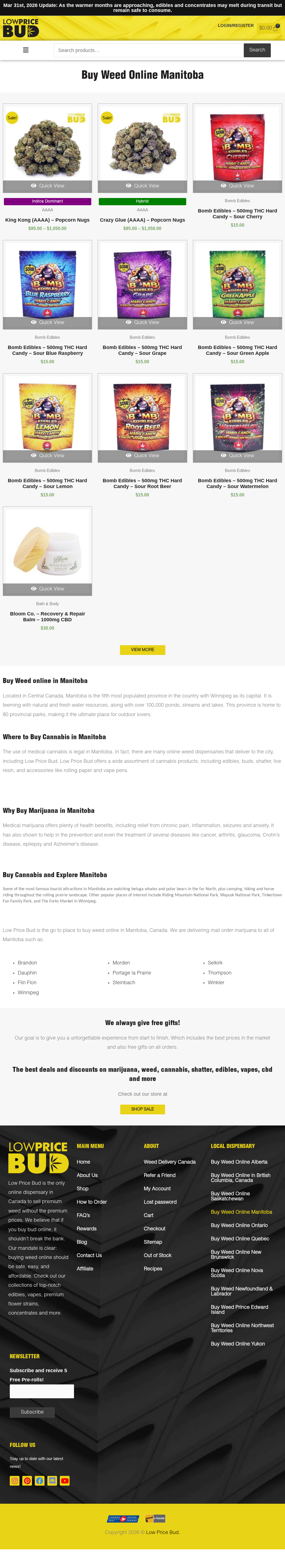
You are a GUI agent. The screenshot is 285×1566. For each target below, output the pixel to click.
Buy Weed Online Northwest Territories (242, 1328)
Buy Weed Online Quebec (240, 1239)
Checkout (154, 1229)
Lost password (160, 1202)
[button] (25, 50)
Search (257, 50)
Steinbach (124, 983)
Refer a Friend (160, 1175)
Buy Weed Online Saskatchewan (230, 1197)
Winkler (216, 983)
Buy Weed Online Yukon (238, 1344)
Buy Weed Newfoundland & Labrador (242, 1292)
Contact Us (89, 1255)
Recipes (153, 1269)
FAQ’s (83, 1215)
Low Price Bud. (163, 1532)
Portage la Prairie (132, 973)
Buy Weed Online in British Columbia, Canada (241, 1178)
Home (83, 1162)
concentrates (23, 1313)
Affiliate (85, 1269)
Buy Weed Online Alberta (239, 1162)
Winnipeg (28, 993)
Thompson (220, 973)
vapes (34, 1295)
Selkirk (215, 963)
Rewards (87, 1229)
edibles (16, 1295)
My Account (157, 1189)
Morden (121, 963)
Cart (148, 1215)
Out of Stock (157, 1255)
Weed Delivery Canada (170, 1162)
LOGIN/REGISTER (236, 25)
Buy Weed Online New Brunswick (236, 1255)
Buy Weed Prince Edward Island (239, 1310)
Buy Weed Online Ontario (239, 1225)
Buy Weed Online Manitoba (241, 1212)
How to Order (92, 1202)
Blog (82, 1242)
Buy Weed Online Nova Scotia (237, 1273)
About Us (87, 1175)
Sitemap (153, 1242)
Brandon (27, 963)
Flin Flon (27, 983)
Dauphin (27, 973)
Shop (83, 1189)
